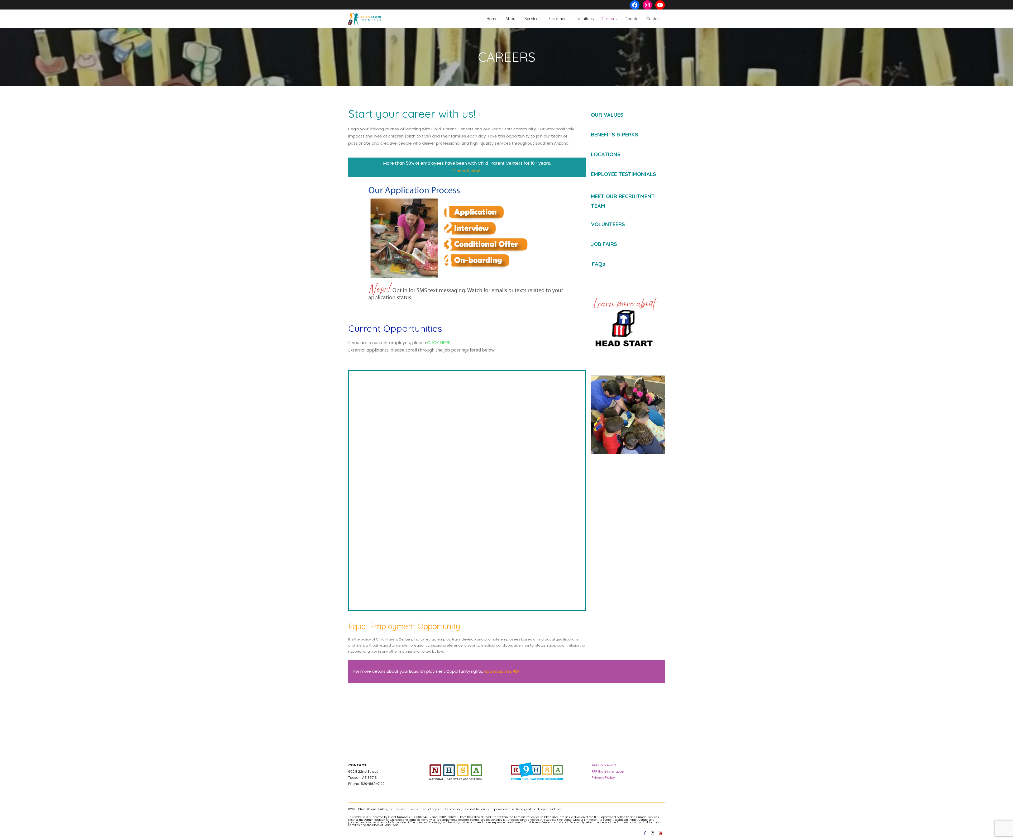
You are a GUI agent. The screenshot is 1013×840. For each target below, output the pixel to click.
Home (492, 18)
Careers (609, 18)
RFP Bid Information (608, 771)
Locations (585, 18)
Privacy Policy (603, 777)
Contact (653, 18)
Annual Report (604, 765)
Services (532, 18)
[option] (628, 415)
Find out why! (466, 171)
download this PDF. (502, 671)
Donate (631, 18)
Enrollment (558, 18)
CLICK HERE (438, 343)
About (511, 18)
